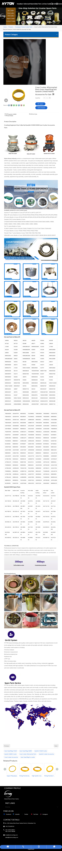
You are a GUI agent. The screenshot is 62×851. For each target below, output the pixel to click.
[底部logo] (8, 794)
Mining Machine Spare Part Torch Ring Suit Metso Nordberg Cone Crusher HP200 (24, 775)
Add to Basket (41, 107)
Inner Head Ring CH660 (10, 751)
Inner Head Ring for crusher (28, 757)
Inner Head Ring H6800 (26, 751)
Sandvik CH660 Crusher (40, 751)
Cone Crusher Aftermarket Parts (27, 754)
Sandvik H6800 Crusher (10, 754)
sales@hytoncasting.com (11, 837)
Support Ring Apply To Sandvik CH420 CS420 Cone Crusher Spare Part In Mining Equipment (12, 775)
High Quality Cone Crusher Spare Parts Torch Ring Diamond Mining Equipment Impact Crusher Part (37, 775)
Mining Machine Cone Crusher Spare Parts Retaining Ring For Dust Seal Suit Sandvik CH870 (49, 775)
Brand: (31, 114)
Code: (6, 115)
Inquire (41, 104)
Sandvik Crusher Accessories (46, 754)
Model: (6, 114)
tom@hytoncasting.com (11, 835)
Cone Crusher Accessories (11, 757)
